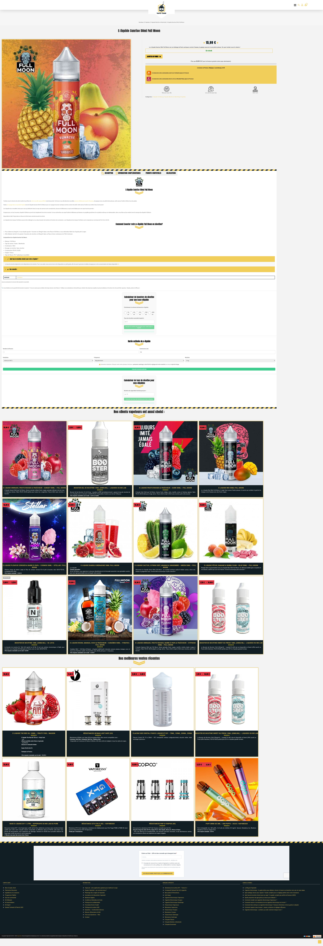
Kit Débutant (8, 900)
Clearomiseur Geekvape (171, 914)
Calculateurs (171, 173)
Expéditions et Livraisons (12, 892)
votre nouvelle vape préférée (38, 201)
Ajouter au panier (152, 56)
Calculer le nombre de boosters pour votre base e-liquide (139, 327)
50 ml (140, 313)
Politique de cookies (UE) (92, 907)
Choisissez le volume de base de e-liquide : (136, 307)
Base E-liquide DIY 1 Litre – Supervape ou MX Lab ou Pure (34, 824)
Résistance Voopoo (170, 912)
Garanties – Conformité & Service (94, 910)
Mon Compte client (10, 888)
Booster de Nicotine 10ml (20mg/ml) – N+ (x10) (34, 643)
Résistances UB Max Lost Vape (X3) (98, 733)
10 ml (128, 313)
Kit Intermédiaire (9, 902)
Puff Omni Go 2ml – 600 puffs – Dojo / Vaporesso (227, 824)
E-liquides (147, 22)
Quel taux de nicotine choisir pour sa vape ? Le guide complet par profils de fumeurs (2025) (270, 895)
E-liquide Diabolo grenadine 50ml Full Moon (100, 565)
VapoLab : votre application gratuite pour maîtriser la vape (101, 888)
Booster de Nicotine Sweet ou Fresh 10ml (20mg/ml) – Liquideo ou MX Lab (231, 643)
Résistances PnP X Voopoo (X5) (162, 824)
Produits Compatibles (153, 173)
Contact (87, 917)
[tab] (108, 173)
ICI (118, 264)
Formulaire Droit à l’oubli (92, 905)
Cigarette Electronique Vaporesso (174, 897)
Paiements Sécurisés (11, 890)
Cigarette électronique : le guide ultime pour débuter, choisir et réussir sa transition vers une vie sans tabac (275, 890)
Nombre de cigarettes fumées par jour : (135, 390)
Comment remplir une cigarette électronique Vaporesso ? (261, 900)
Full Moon (19, 277)
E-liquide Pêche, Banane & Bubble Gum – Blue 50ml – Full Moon (231, 565)
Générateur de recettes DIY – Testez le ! (176, 888)
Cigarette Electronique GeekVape (174, 902)
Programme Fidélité (10, 895)
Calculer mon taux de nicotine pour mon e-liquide (139, 399)
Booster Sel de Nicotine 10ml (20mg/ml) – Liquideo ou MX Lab (100, 488)
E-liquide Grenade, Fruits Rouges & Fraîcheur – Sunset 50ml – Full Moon (34, 488)
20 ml (134, 313)
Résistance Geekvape (171, 917)
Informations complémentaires (129, 173)
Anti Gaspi (168, 895)
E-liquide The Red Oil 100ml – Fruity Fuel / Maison (34, 733)
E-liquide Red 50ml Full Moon (231, 488)
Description (109, 173)
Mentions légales (90, 897)
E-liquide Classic (169, 919)
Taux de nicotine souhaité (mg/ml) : (134, 318)
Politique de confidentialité (92, 902)
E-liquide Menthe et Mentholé (158, 22)
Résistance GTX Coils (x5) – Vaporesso (98, 824)
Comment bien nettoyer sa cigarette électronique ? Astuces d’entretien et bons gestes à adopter (272, 905)
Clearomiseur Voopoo (171, 910)
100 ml (146, 313)
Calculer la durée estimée (139, 369)
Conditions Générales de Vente (93, 900)
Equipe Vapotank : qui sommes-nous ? (96, 890)
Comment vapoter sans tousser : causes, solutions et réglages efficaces (265, 907)
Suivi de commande (10, 897)
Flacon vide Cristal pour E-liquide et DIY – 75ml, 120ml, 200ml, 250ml (162, 733)
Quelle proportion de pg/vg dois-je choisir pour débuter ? (260, 897)
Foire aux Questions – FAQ (92, 914)
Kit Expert (7, 905)
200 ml (153, 313)
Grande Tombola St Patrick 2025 (14, 907)
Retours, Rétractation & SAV (93, 912)
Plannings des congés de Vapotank (95, 892)
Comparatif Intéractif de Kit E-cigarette (175, 890)
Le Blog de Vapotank (250, 888)
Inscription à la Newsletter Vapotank (95, 895)
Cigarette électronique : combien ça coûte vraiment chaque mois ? (263, 910)
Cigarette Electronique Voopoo (173, 900)
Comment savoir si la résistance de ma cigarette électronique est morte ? (265, 902)
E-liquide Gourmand (170, 924)
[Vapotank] (161, 7)
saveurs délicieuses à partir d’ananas (84, 201)
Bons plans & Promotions (172, 892)
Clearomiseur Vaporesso (172, 905)
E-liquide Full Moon (158, 96)
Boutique (141, 22)
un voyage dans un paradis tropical (16, 204)
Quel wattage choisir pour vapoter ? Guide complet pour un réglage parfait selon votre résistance (272, 892)
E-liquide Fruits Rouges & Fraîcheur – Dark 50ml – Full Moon (165, 488)
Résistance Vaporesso (171, 907)
